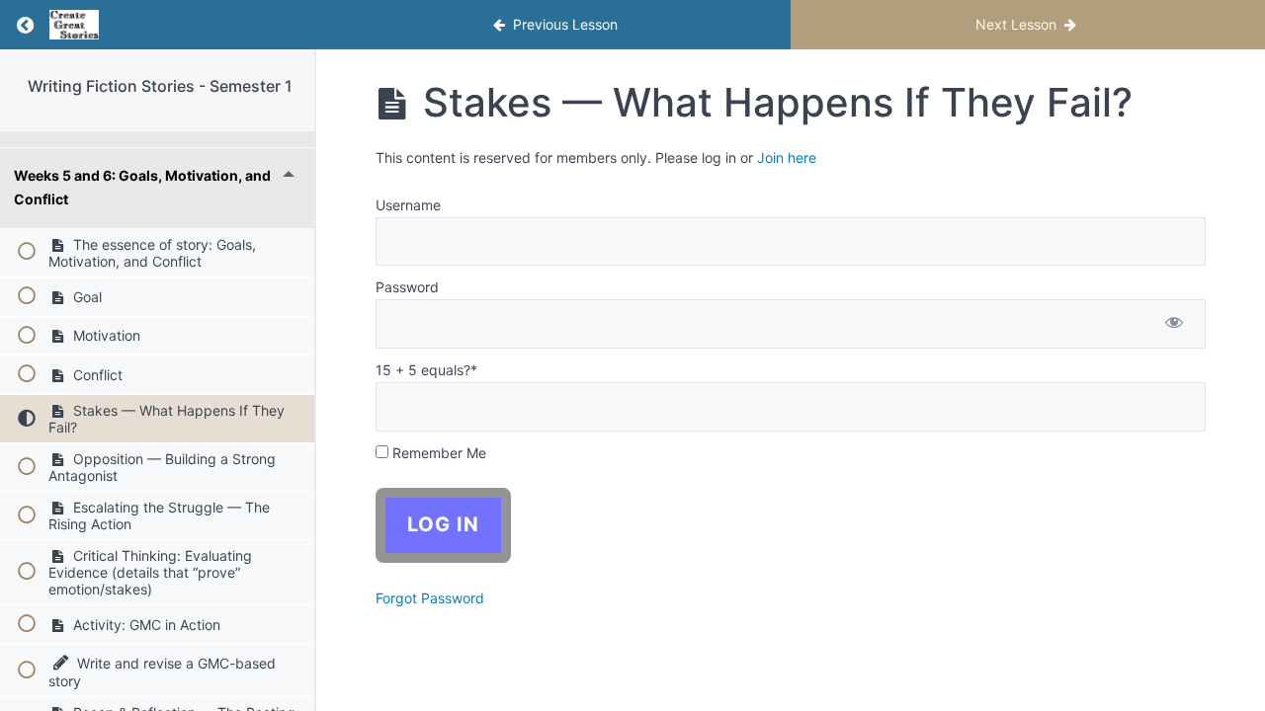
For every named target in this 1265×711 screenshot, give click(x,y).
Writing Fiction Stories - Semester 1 (160, 86)
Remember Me (437, 452)
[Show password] (1174, 324)
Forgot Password (430, 598)
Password (407, 286)
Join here (786, 157)
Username (408, 205)
